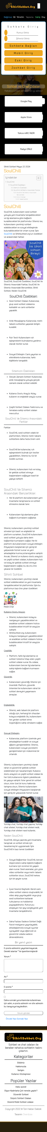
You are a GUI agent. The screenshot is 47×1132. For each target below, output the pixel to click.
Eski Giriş (23, 60)
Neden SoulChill (24, 199)
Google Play (26, 101)
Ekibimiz (21, 1062)
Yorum (7, 956)
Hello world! (21, 1086)
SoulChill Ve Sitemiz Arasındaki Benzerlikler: (26, 194)
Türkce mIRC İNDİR (26, 133)
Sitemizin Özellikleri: (20, 188)
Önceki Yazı (11, 1018)
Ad (6, 976)
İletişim (21, 1070)
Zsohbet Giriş (23, 67)
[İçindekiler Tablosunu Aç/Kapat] (37, 178)
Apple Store (26, 117)
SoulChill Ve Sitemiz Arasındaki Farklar (27, 190)
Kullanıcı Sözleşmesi (20, 1074)
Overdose (27, 1114)
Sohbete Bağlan (23, 45)
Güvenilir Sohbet (21, 1094)
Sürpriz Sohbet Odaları (21, 1098)
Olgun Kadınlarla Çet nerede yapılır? (20, 1090)
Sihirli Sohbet (21, 197)
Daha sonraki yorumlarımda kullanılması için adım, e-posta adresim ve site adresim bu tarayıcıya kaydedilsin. (23, 1003)
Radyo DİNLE (26, 149)
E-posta (8, 986)
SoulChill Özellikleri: (18, 185)
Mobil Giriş (23, 53)
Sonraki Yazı (22, 1018)
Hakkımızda (21, 1066)
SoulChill (10, 182)
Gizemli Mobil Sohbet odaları (20, 1102)
